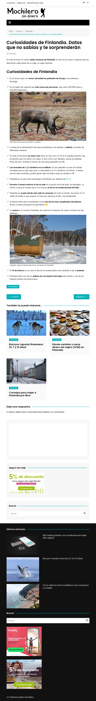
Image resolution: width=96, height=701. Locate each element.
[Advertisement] (48, 439)
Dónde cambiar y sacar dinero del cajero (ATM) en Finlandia (68, 347)
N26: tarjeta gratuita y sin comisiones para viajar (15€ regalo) (65, 536)
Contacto (11, 3)
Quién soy (21, 3)
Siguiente (80, 297)
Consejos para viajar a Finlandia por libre (22, 394)
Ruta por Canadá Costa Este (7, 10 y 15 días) (63, 558)
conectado (32, 412)
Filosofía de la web (35, 3)
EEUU (68, 179)
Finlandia (12, 53)
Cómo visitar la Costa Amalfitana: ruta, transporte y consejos (66, 586)
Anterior (15, 297)
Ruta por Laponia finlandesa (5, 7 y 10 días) (26, 346)
